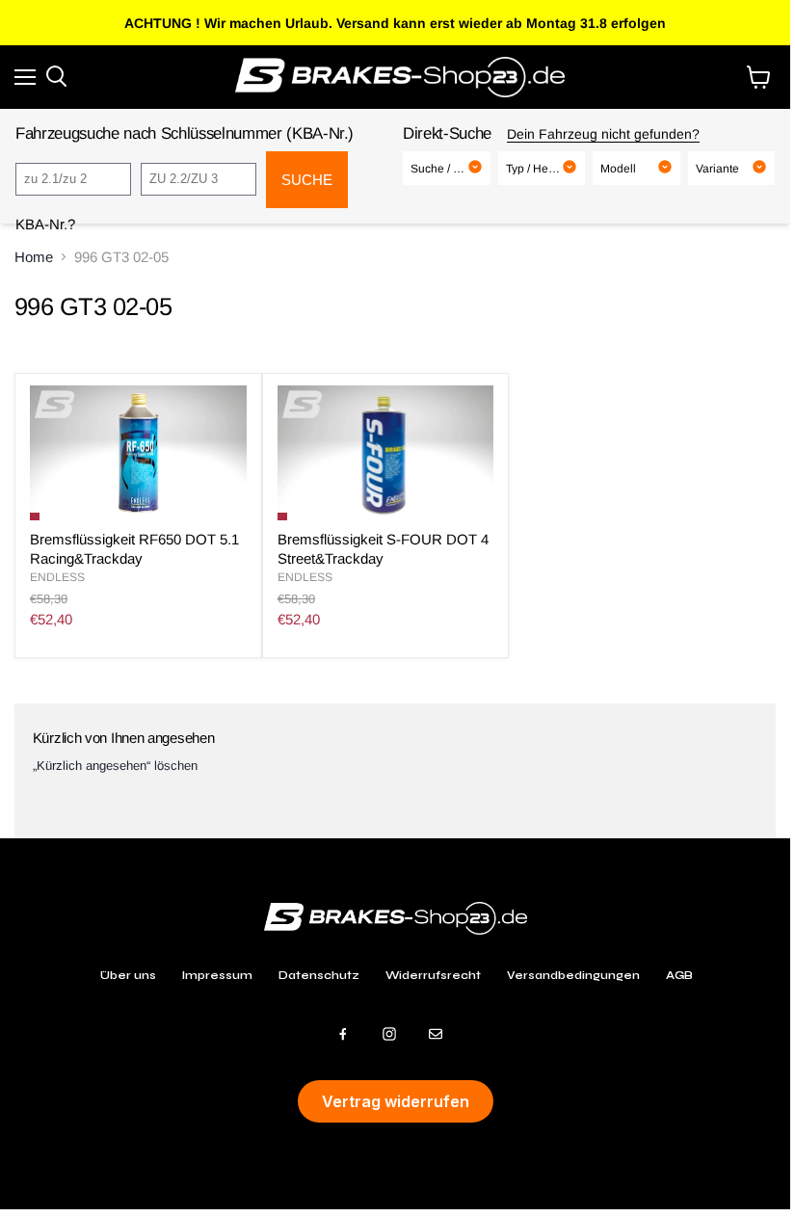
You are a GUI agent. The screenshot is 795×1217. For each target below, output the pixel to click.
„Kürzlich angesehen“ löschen (115, 765)
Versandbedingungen (573, 975)
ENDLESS (57, 577)
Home (33, 257)
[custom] (343, 1034)
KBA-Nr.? (45, 224)
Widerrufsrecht (433, 975)
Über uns (128, 975)
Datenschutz (318, 975)
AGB (679, 975)
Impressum (217, 975)
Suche (306, 180)
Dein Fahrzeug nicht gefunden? (603, 134)
